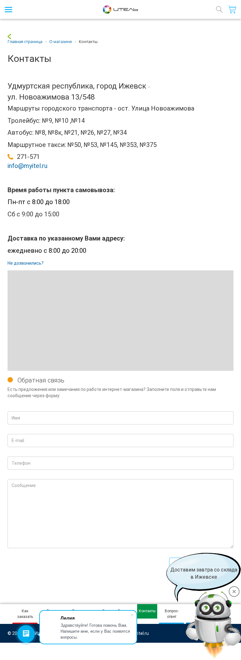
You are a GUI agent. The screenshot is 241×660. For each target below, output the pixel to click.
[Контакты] (9, 36)
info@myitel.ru (27, 166)
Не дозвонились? (26, 263)
